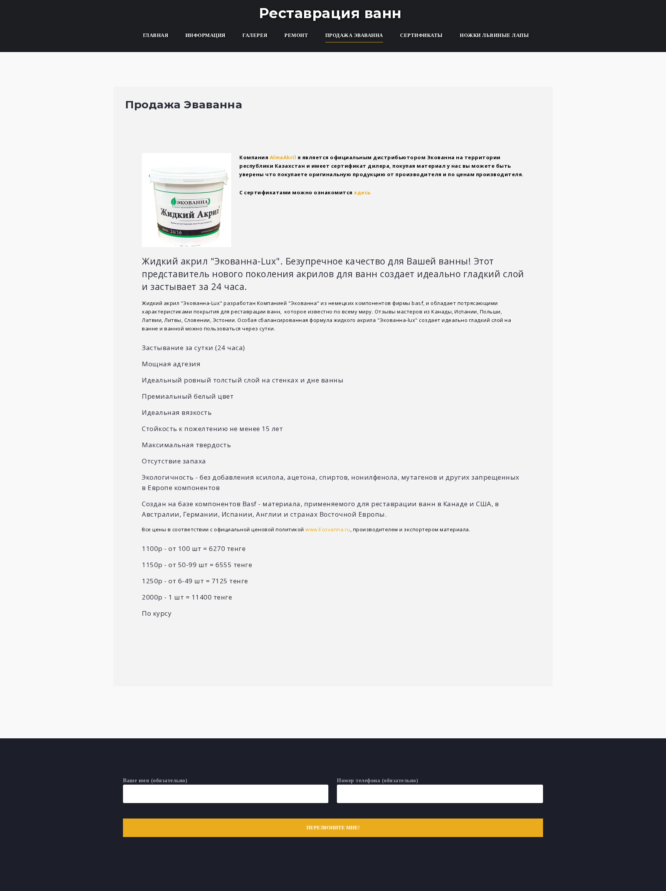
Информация (205, 35)
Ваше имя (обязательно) (155, 780)
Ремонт (296, 35)
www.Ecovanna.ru (327, 529)
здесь (362, 192)
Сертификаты (421, 35)
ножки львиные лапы (494, 35)
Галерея (254, 35)
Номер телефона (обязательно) (377, 780)
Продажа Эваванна (354, 35)
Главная (155, 35)
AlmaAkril (283, 157)
